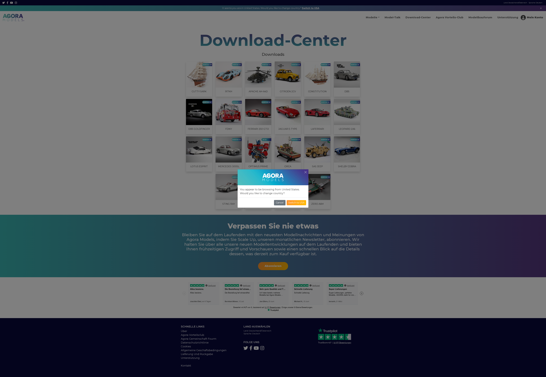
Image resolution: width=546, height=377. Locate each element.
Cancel (280, 202)
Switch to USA (296, 202)
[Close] (305, 172)
